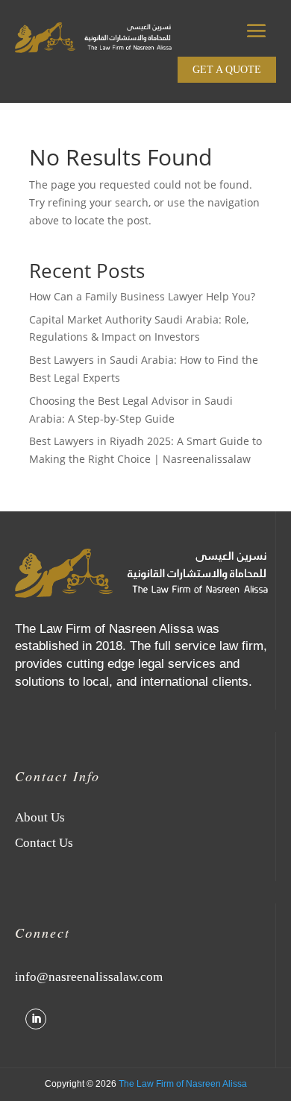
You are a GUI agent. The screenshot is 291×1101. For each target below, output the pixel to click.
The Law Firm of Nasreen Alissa (183, 1084)
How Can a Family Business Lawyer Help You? (142, 296)
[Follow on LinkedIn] (35, 1019)
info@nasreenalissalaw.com (89, 977)
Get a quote (227, 69)
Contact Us (44, 843)
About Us (40, 817)
